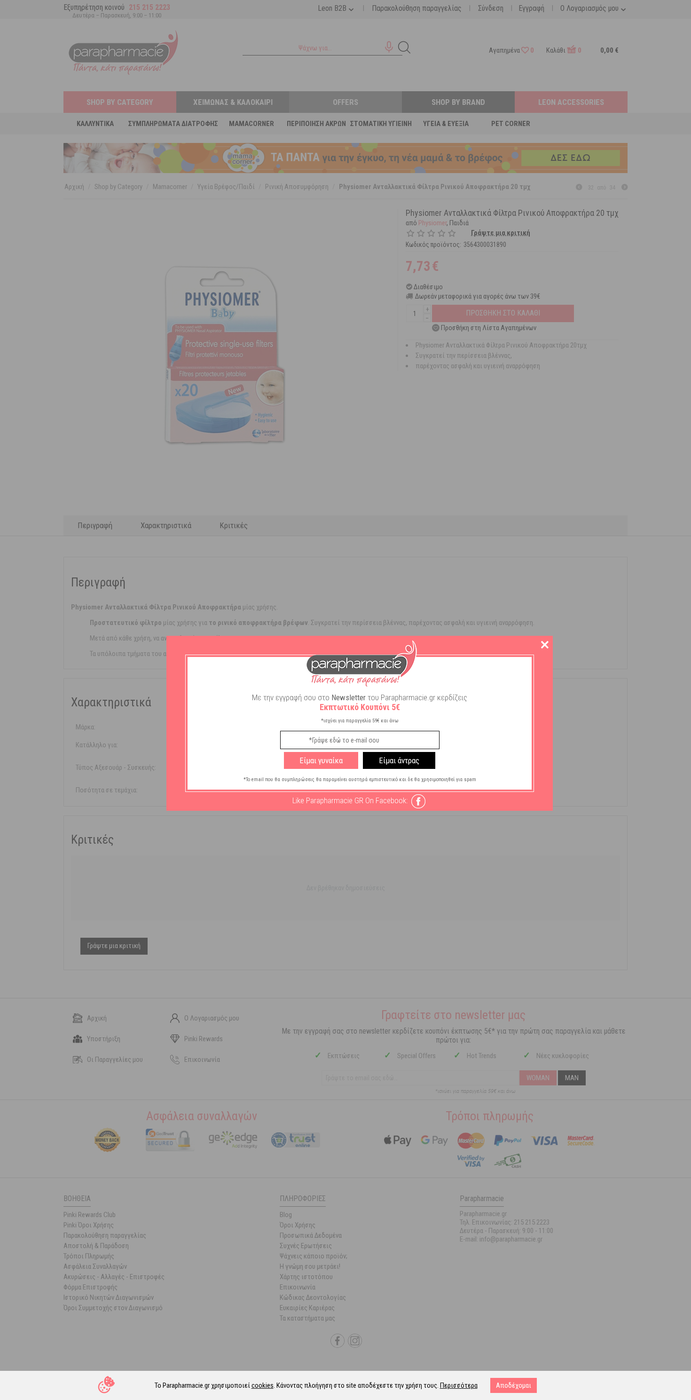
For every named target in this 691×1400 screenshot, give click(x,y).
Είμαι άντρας (399, 760)
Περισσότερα (459, 1385)
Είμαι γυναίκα (321, 760)
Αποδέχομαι (513, 1385)
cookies (262, 1385)
